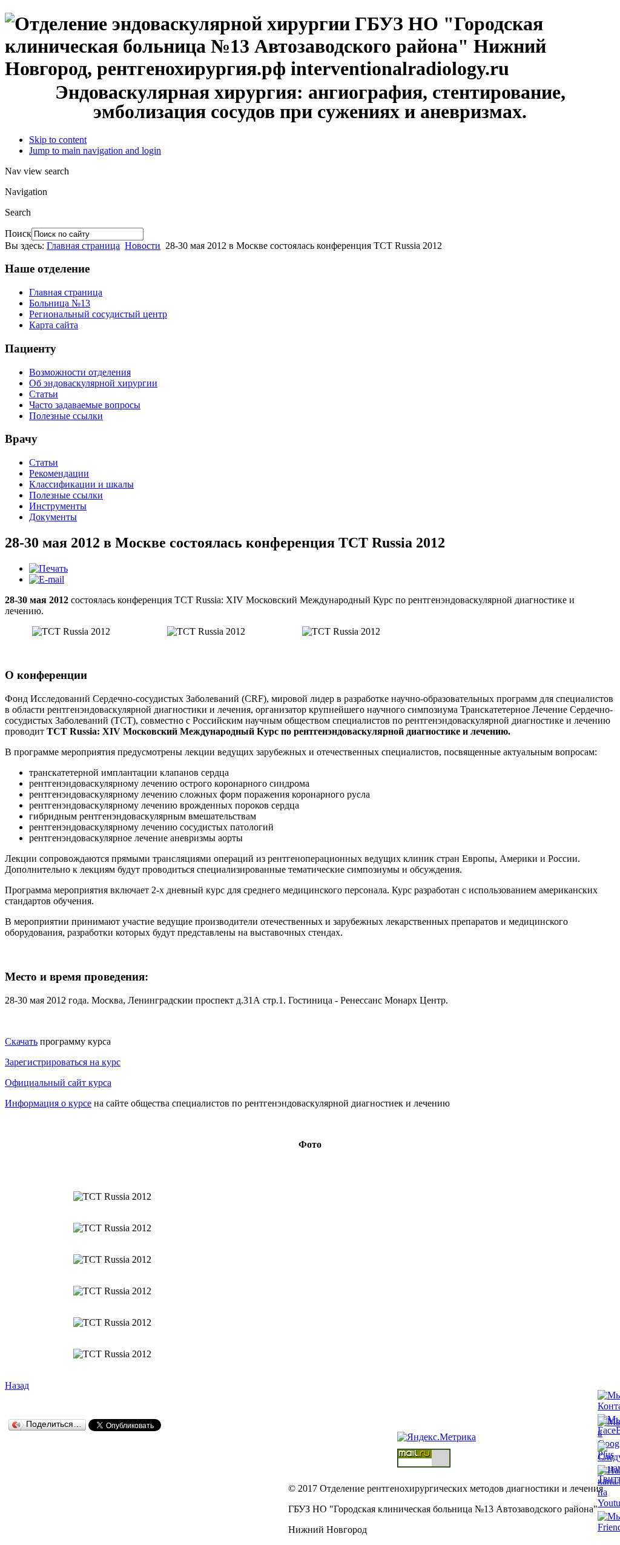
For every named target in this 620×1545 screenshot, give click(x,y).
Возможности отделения (80, 372)
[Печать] (48, 568)
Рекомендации (59, 473)
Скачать (21, 1041)
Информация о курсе (48, 1103)
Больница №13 (59, 303)
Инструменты (58, 506)
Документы (53, 517)
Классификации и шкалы (81, 484)
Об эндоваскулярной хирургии (93, 383)
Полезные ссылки (66, 416)
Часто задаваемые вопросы (84, 405)
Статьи (43, 394)
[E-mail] (46, 579)
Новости (142, 245)
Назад (17, 1385)
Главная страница (83, 245)
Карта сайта (53, 325)
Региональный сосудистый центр (98, 314)
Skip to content (58, 139)
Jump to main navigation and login (95, 150)
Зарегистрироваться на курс (62, 1062)
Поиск (18, 233)
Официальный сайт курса (58, 1082)
